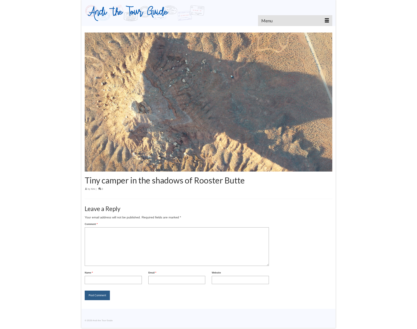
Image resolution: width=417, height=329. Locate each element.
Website (216, 272)
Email (152, 272)
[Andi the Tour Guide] (145, 13)
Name (89, 272)
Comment (91, 224)
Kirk (93, 189)
